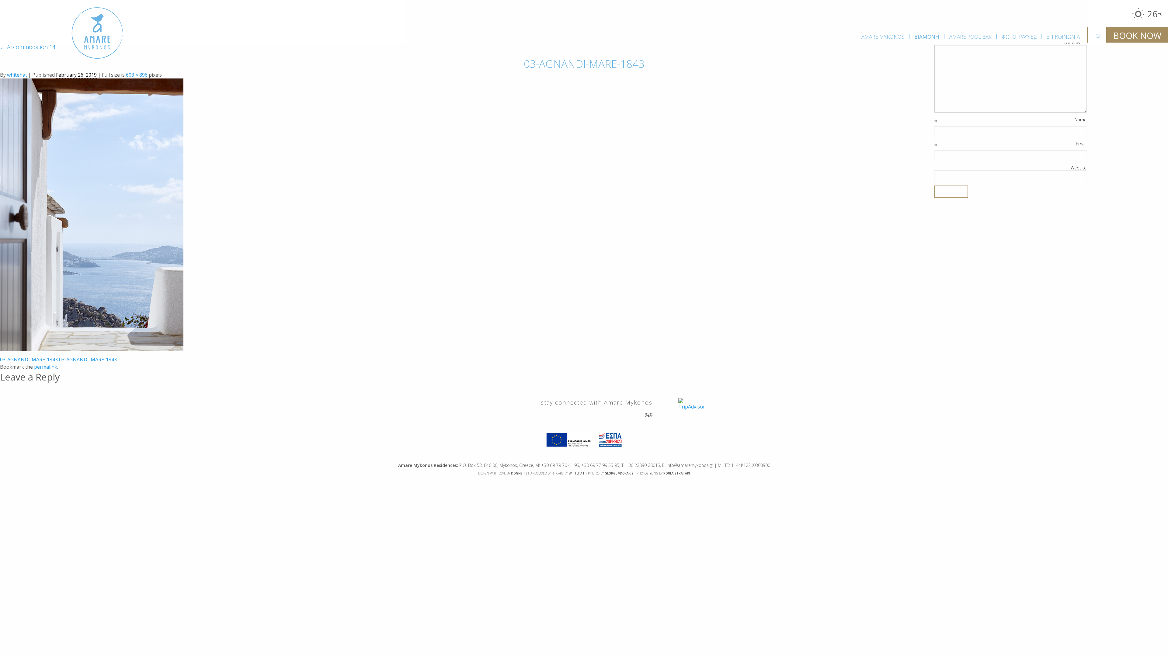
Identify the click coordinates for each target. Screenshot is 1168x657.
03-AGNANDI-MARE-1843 (29, 359)
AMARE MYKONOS (882, 36)
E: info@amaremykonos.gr (687, 465)
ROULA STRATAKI (676, 473)
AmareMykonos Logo (97, 33)
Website (1078, 167)
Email (1081, 143)
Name (1080, 119)
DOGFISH (518, 473)
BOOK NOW (1137, 35)
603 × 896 (137, 74)
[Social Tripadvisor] (648, 414)
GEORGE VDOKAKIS (619, 473)
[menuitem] (883, 36)
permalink (45, 366)
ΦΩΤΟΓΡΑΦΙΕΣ (1019, 36)
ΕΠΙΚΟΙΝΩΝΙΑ (1063, 36)
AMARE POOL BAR (970, 36)
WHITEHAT (577, 473)
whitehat (17, 74)
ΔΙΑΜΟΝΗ (926, 36)
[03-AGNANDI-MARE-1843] (91, 214)
